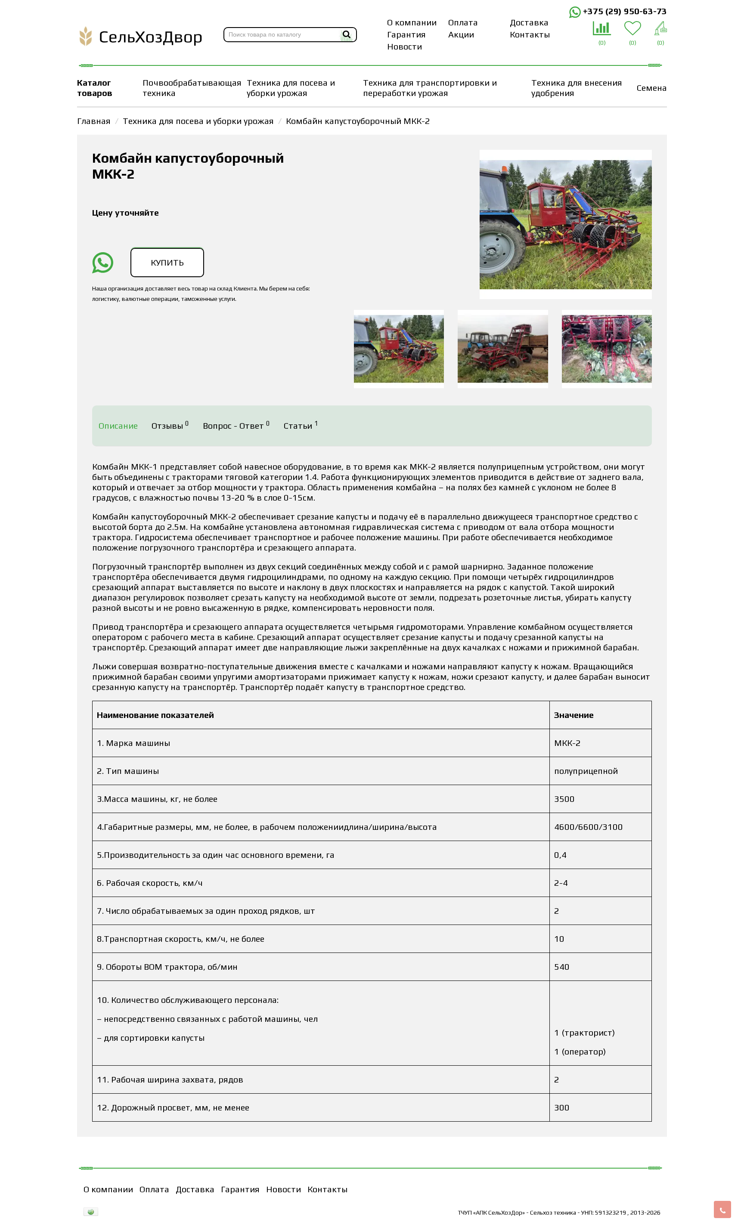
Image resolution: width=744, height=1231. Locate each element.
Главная (94, 121)
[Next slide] (644, 349)
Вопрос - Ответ (236, 425)
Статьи (301, 425)
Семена (652, 88)
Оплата (463, 22)
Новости (404, 46)
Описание (118, 425)
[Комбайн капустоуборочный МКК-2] (566, 225)
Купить (167, 262)
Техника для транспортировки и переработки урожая (430, 87)
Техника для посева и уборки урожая (291, 87)
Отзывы (170, 425)
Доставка (529, 22)
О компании (412, 22)
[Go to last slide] (338, 349)
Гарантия (406, 34)
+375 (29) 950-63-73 (624, 11)
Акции (461, 34)
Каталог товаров (94, 87)
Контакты (530, 34)
